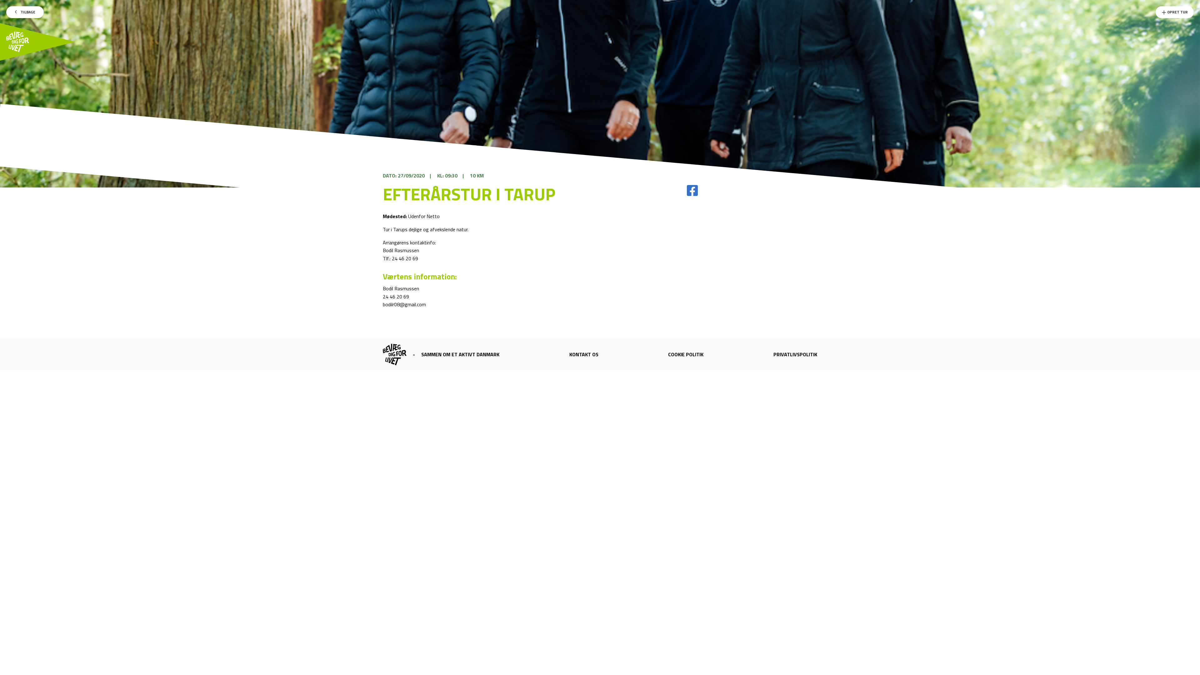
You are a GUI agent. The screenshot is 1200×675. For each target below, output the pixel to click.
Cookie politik (685, 354)
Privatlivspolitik (795, 354)
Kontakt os (583, 354)
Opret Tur (1177, 12)
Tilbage (27, 12)
